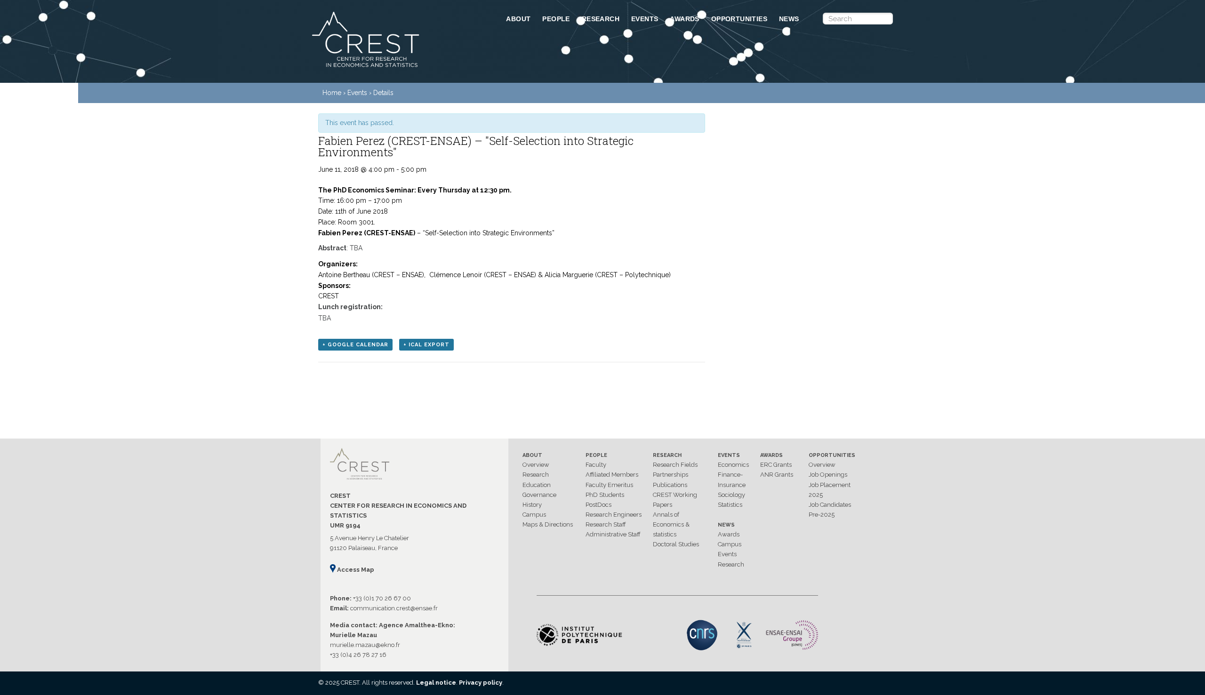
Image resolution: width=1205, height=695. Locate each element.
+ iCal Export (426, 345)
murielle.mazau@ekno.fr (365, 644)
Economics (733, 464)
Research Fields (675, 464)
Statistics (730, 504)
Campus (534, 514)
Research (600, 19)
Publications (670, 484)
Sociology (731, 494)
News (789, 19)
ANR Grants (776, 474)
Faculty (596, 464)
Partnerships (670, 474)
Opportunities (739, 19)
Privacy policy (480, 682)
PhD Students (605, 494)
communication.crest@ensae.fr (394, 608)
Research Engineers (614, 514)
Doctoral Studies (676, 544)
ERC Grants (776, 464)
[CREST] (397, 68)
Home (331, 92)
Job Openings (828, 474)
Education (536, 484)
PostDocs (598, 504)
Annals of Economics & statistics (671, 524)
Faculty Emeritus (609, 484)
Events (644, 19)
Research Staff (606, 524)
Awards (684, 19)
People (556, 19)
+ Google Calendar (355, 345)
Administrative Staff (613, 534)
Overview (535, 464)
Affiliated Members (612, 474)
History (532, 504)
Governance (539, 494)
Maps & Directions (547, 524)
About (518, 19)
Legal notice (436, 682)
